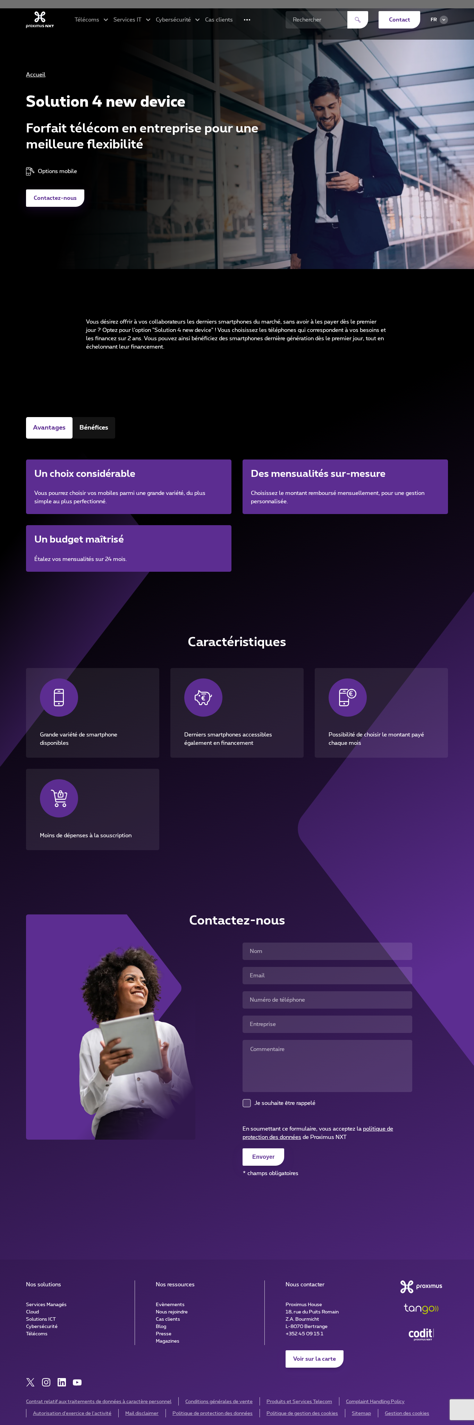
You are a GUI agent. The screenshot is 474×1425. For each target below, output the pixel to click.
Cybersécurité (42, 1326)
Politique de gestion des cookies (302, 1413)
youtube (77, 1382)
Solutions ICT (41, 1319)
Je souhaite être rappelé (284, 1103)
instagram (46, 1382)
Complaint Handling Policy (375, 1401)
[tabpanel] (237, 507)
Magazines (167, 1341)
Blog (161, 1326)
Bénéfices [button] (93, 428)
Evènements (170, 1304)
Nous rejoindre (172, 1312)
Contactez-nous (55, 198)
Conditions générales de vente (219, 1401)
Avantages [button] (49, 428)
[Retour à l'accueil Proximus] (40, 19)
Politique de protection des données (212, 1413)
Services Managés (46, 1304)
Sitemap (361, 1413)
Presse (163, 1334)
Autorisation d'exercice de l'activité (72, 1413)
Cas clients (219, 20)
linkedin (61, 1382)
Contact (399, 20)
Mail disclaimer (142, 1413)
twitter (30, 1382)
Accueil (35, 75)
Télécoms (37, 1334)
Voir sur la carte (314, 1359)
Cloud (32, 1312)
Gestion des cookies (407, 1413)
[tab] (49, 428)
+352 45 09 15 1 (304, 1334)
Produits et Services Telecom (299, 1401)
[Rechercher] (357, 19)
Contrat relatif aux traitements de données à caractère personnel (98, 1401)
